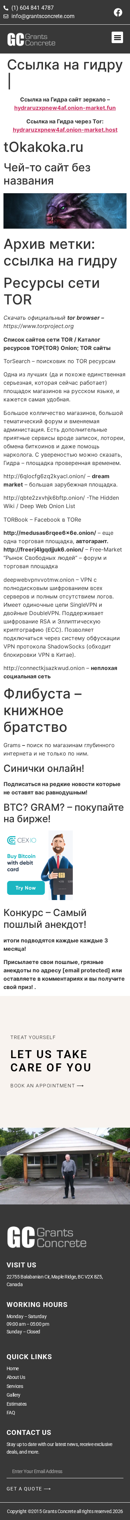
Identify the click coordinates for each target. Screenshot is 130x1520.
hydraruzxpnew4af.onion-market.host (65, 129)
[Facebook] (118, 12)
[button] (117, 37)
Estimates (17, 1404)
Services (15, 1386)
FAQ (11, 1412)
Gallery (13, 1395)
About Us (16, 1377)
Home (13, 1368)
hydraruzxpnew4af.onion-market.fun (65, 107)
